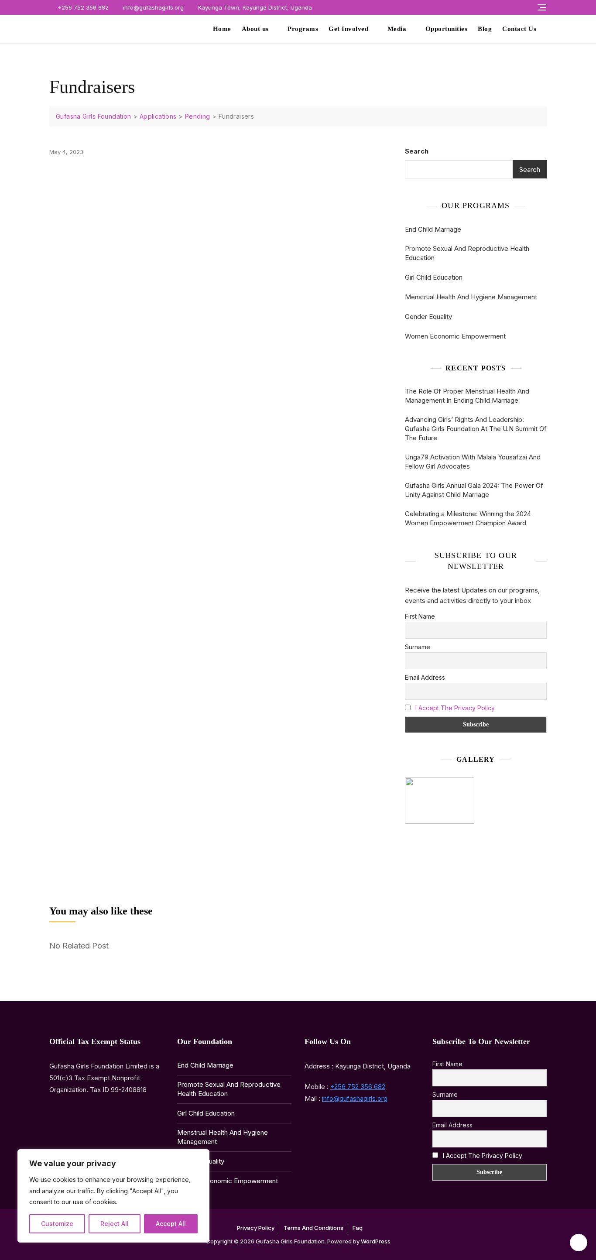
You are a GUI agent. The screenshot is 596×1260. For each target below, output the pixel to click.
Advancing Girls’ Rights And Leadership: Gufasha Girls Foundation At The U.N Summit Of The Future (476, 428)
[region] (113, 1196)
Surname (417, 647)
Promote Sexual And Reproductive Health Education (467, 253)
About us (255, 28)
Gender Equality (428, 316)
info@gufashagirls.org (152, 7)
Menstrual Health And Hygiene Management (471, 297)
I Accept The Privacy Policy (455, 708)
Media (397, 28)
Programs (303, 28)
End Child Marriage (433, 229)
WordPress (375, 1241)
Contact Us (519, 28)
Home (222, 28)
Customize (57, 1223)
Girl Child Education (433, 277)
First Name (420, 616)
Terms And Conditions (313, 1227)
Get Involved (348, 28)
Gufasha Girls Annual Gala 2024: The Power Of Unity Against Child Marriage (474, 490)
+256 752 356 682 (82, 7)
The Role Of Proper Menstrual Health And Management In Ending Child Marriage (467, 395)
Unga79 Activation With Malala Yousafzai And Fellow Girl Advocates (473, 461)
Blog (485, 28)
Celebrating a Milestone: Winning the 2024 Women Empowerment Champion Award (468, 518)
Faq (358, 1227)
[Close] (200, 1156)
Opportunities (446, 28)
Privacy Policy (255, 1227)
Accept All (171, 1223)
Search (416, 151)
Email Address (425, 677)
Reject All (114, 1223)
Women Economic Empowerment (455, 336)
